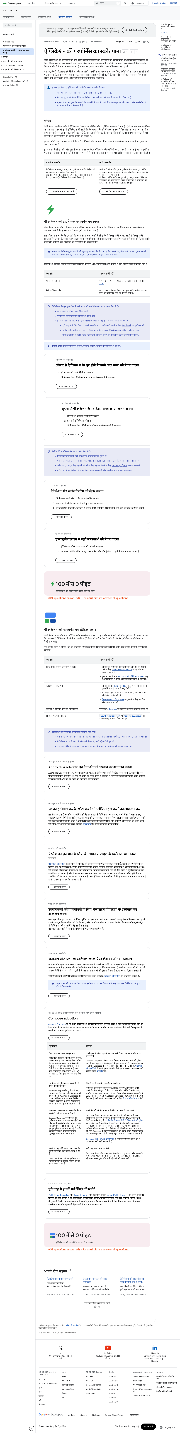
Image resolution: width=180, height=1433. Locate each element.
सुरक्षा (40, 1387)
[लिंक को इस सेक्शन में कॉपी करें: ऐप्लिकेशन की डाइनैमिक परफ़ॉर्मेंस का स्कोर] (101, 221)
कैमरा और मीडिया (68, 1389)
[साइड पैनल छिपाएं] (31, 1428)
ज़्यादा (70, 3)
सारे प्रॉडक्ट (134, 1415)
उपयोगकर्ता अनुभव (44, 17)
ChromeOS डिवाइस (93, 1385)
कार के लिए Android (93, 1389)
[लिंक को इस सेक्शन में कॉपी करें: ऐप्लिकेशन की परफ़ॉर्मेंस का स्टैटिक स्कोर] (98, 630)
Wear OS (89, 1381)
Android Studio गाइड (141, 1376)
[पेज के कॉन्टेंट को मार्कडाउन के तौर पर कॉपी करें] (132, 52)
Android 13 (113, 1393)
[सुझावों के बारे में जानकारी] (69, 1270)
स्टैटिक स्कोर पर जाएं (113, 191)
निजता (64, 1393)
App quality (10, 10)
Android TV (90, 1393)
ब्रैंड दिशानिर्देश (60, 1427)
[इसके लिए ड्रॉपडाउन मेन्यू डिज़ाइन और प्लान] (61, 3)
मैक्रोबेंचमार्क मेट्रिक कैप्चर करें (60, 1279)
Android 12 (113, 1397)
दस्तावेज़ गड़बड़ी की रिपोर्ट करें (166, 1383)
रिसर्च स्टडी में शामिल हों (164, 1391)
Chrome (83, 1415)
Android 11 (113, 1402)
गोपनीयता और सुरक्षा (87, 17)
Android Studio (159, 3)
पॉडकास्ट (42, 1404)
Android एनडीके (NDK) (142, 1395)
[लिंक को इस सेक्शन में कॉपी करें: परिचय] (53, 121)
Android (42, 1379)
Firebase (96, 1415)
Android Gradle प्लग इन (122, 669)
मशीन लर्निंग (66, 1381)
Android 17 (113, 1376)
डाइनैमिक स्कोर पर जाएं (61, 191)
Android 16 (113, 1381)
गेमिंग (64, 1376)
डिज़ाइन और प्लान (51, 3)
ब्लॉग (40, 1400)
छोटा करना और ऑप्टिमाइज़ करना (131, 676)
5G (63, 1397)
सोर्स (40, 1392)
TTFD (101, 283)
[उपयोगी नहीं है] (148, 42)
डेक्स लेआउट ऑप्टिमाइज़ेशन (113, 699)
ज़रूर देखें (31, 3)
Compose (112, 709)
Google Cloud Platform (115, 1415)
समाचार (41, 1396)
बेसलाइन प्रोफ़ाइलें (119, 686)
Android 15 (113, 1385)
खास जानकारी (8, 17)
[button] (17, 57)
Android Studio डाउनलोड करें (142, 1390)
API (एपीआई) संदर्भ (139, 1385)
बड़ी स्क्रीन (89, 1376)
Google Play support (164, 1387)
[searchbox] (17, 25)
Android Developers (51, 42)
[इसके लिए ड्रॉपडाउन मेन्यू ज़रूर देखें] (38, 3)
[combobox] (107, 3)
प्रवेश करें (173, 3)
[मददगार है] (144, 42)
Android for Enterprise (48, 1383)
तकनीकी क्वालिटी (65, 17)
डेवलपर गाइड (137, 1381)
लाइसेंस (49, 1427)
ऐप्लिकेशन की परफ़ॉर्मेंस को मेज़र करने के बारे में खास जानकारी (132, 1282)
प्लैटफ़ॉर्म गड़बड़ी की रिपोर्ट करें (165, 1377)
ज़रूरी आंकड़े (26, 17)
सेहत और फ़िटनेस (68, 1385)
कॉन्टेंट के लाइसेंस (72, 1325)
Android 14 (113, 1389)
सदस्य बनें (148, 1426)
